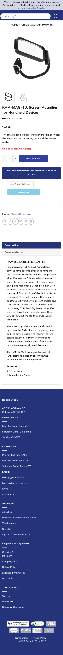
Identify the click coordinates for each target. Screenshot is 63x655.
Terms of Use (21, 638)
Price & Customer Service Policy (19, 517)
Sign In (6, 595)
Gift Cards (7, 578)
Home (14, 24)
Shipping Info (9, 561)
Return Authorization (13, 607)
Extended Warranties (13, 572)
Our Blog (6, 528)
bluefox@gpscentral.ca (14, 483)
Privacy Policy (39, 638)
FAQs (5, 488)
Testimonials (9, 523)
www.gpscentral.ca (27, 8)
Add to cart (33, 158)
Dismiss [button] (41, 8)
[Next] (56, 60)
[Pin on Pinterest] (26, 221)
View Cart (7, 601)
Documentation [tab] (14, 252)
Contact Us (8, 494)
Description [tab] (12, 245)
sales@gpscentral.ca (13, 477)
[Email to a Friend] (20, 221)
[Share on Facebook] (10, 221)
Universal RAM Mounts (37, 24)
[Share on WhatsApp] (4, 221)
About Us (7, 511)
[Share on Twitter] (15, 221)
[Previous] (7, 60)
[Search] (56, 16)
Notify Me (23, 192)
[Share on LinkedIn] (31, 221)
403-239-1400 (18, 454)
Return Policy (9, 567)
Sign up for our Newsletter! (16, 534)
